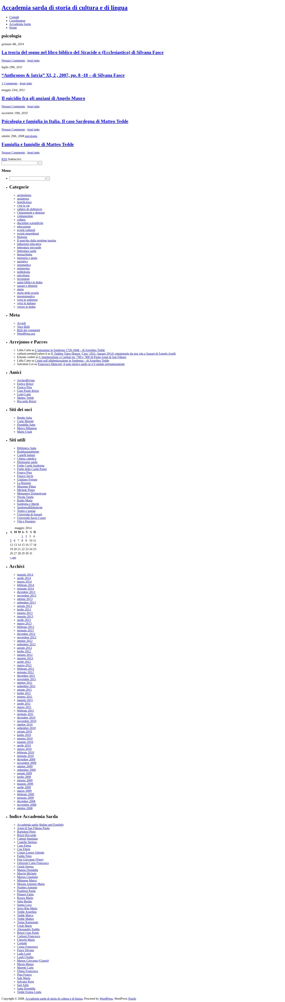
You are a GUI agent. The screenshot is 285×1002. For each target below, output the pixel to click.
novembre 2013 (26, 595)
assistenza (23, 198)
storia (20, 289)
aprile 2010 (24, 745)
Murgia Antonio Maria (31, 884)
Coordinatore (17, 20)
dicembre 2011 (26, 675)
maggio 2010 (25, 742)
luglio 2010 (24, 735)
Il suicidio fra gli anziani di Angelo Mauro (43, 98)
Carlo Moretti (25, 421)
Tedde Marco (25, 915)
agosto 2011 (24, 689)
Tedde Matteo (25, 918)
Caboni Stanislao (27, 838)
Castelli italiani (26, 455)
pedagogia (23, 268)
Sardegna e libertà (28, 504)
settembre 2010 (26, 728)
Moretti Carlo (25, 967)
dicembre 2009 (26, 759)
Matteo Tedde (25, 397)
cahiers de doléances (29, 209)
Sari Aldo (23, 985)
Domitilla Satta (26, 424)
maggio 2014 (25, 574)
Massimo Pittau (26, 486)
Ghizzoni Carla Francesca (33, 863)
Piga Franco (24, 974)
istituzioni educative (29, 244)
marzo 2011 (24, 707)
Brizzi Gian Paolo (28, 932)
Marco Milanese (27, 428)
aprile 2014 (24, 578)
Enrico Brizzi (25, 383)
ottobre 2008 (25, 808)
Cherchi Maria (26, 939)
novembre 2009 (26, 763)
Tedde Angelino (27, 911)
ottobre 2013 (25, 599)
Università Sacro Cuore (31, 517)
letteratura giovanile (29, 247)
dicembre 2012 (26, 634)
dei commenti (28, 330)
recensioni (23, 278)
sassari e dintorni (27, 285)
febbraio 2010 (25, 752)
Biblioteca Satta (26, 448)
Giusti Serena (25, 866)
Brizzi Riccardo (26, 835)
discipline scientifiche (30, 223)
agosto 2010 (24, 731)
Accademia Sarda (20, 24)
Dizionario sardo (27, 462)
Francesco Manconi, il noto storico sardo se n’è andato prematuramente (81, 364)
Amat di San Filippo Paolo (33, 828)
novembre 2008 (26, 804)
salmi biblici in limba (29, 282)
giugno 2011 (24, 696)
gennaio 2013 (25, 630)
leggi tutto (33, 60)
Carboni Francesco (28, 936)
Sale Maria (23, 978)
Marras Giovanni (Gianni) (33, 960)
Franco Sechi (25, 476)
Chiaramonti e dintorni (31, 212)
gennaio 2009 (25, 797)
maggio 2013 (25, 616)
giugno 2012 (25, 654)
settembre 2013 (26, 602)
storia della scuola (28, 292)
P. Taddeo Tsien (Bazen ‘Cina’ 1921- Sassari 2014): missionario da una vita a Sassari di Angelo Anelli (113, 353)
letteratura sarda (26, 251)
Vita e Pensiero (26, 521)
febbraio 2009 (25, 794)
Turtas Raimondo (27, 922)
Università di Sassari (29, 514)
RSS (4, 159)
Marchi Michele (26, 873)
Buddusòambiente (28, 451)
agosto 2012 (24, 647)
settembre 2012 (26, 644)
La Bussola (24, 483)
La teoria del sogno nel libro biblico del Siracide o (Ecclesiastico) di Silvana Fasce (83, 52)
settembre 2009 (26, 769)
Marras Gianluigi (27, 877)
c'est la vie (23, 205)
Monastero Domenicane (31, 493)
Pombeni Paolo (26, 891)
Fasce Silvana (25, 950)
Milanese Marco (27, 880)
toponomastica (26, 296)
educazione (24, 226)
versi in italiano (26, 303)
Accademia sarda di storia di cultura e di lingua (65, 7)
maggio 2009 (25, 783)
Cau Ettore (23, 849)
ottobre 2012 (25, 640)
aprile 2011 (24, 703)
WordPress (106, 998)
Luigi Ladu (24, 394)
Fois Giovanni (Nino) (30, 859)
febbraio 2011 (25, 710)
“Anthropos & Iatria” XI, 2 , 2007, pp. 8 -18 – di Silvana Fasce (63, 75)
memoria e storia (27, 258)
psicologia (31, 136)
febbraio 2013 (25, 627)
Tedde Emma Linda (29, 992)
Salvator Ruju (25, 981)
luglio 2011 (24, 693)
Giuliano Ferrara (27, 479)
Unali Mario (24, 925)
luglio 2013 (24, 609)
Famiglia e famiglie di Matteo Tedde (38, 144)
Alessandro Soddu (28, 929)
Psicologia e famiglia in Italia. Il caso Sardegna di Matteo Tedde (65, 121)
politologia (23, 272)
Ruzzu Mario (25, 898)
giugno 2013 (25, 613)
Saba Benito (24, 901)
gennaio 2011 (25, 714)
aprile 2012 (24, 661)
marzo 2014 (24, 581)
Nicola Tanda (25, 497)
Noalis (132, 998)
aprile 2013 (24, 620)
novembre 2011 (26, 679)
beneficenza (24, 202)
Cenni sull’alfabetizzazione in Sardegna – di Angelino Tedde (72, 360)
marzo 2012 (24, 665)
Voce (23, 326)
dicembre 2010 (26, 717)
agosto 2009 (24, 773)
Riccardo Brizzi (26, 401)
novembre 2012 (26, 637)
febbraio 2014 (25, 585)
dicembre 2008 (26, 801)
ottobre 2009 (25, 766)
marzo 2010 (24, 749)
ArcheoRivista (26, 380)
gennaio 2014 (25, 588)
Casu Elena (24, 845)
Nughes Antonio (27, 887)
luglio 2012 (24, 651)
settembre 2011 (26, 686)
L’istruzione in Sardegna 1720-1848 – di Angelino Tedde (70, 350)
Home (13, 27)
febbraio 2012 (25, 668)
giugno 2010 (25, 738)
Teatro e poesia (26, 511)
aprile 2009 (24, 787)
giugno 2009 (25, 780)
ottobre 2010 (25, 724)
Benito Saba (24, 417)
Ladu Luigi (24, 953)
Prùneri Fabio (25, 894)
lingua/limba (24, 254)
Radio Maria (24, 500)
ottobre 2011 (24, 682)
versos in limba (26, 306)
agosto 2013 (24, 606)
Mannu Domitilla (27, 870)
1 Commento (9, 83)
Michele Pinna (26, 490)
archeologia (24, 195)
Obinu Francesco (27, 971)
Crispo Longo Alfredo (30, 852)
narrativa (22, 261)
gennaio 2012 (25, 672)
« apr (13, 557)
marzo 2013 (24, 623)
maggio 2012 (25, 658)
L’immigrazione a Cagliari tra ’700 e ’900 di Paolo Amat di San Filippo (82, 357)
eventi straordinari (28, 233)
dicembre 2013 (26, 592)
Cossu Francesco (27, 946)
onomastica (24, 265)
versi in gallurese (27, 299)
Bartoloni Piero (26, 831)
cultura (21, 219)
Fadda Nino (24, 856)
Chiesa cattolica (26, 458)
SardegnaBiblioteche (29, 507)
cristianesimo (25, 216)
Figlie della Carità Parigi (32, 469)
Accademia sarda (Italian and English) (40, 824)
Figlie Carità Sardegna (30, 465)
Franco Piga (24, 387)
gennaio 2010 (25, 756)
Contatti (14, 17)
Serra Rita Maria (27, 908)
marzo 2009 (24, 790)
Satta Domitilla (26, 988)
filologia (22, 237)
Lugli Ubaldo (25, 957)
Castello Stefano (27, 842)
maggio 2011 (25, 700)
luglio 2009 (24, 776)
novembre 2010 (26, 721)
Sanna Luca (24, 905)
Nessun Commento (13, 60)
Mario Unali (24, 431)
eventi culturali (26, 230)
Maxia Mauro (25, 964)
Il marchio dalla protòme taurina (36, 240)
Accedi (21, 323)
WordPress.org (26, 333)
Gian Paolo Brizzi (28, 390)
